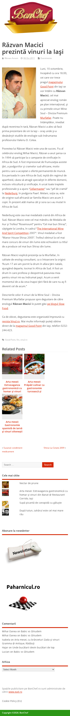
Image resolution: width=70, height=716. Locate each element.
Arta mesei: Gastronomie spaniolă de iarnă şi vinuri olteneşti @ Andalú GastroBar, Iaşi (12, 430)
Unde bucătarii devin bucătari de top (33, 647)
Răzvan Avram (11, 58)
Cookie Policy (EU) (12, 701)
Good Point (10, 339)
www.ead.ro (15, 691)
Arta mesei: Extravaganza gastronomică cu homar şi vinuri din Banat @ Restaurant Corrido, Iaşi (12, 391)
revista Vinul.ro (11, 321)
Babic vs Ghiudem (31, 631)
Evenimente (46, 58)
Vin (17, 339)
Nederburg (11, 193)
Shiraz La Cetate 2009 (54, 447)
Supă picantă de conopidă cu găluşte (41, 502)
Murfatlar (45, 117)
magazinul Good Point (29, 325)
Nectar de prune (29, 483)
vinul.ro (23, 339)
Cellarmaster (37, 188)
